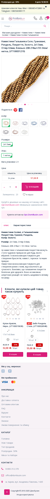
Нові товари (7, 443)
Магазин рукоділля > (12, 32)
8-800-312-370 (12, 469)
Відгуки (4, 412)
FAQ (3, 408)
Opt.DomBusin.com (10, 205)
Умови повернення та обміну (15, 425)
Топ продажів (7, 447)
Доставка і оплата (10, 400)
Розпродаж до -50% (10, 2)
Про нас (5, 396)
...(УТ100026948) (39, 326)
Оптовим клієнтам (10, 404)
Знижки (4, 421)
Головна (5, 438)
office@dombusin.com (16, 475)
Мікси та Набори (9, 455)
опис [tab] (6, 225)
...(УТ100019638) (15, 326)
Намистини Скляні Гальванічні (24, 35)
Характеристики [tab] (22, 225)
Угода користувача (25, 494)
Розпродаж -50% (9, 451)
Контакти (5, 416)
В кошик (34, 186)
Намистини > (28, 32)
